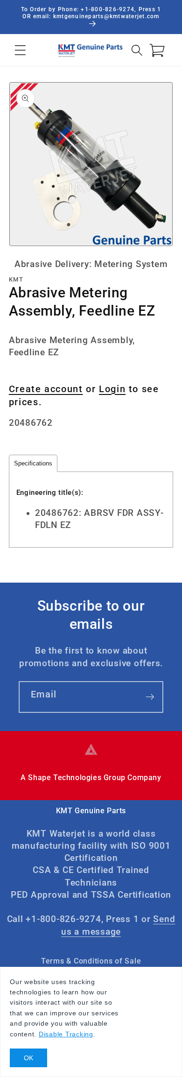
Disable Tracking (66, 1034)
